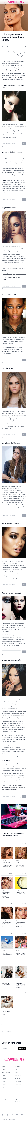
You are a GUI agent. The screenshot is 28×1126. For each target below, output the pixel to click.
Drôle (3, 1093)
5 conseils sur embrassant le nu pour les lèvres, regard (13, 716)
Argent (9, 46)
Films (16, 1090)
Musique (17, 1066)
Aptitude (17, 1093)
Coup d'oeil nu (20, 711)
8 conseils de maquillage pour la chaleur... (14, 274)
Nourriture (18, 1084)
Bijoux (3, 1075)
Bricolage (4, 1078)
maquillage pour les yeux (17, 52)
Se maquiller (5, 1090)
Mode (3, 1081)
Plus (24, 143)
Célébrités (17, 1078)
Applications (18, 1102)
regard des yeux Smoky (15, 70)
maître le (11, 77)
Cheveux (4, 1084)
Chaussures (18, 1087)
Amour (3, 1102)
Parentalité (18, 1081)
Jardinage (4, 1099)
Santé (16, 1072)
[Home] (2, 47)
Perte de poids (5, 1096)
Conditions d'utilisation (7, 1052)
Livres (16, 1096)
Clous (3, 1069)
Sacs (16, 1069)
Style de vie (22, 1048)
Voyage (17, 1099)
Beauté (3, 1066)
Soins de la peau (6, 1072)
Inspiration (18, 1075)
